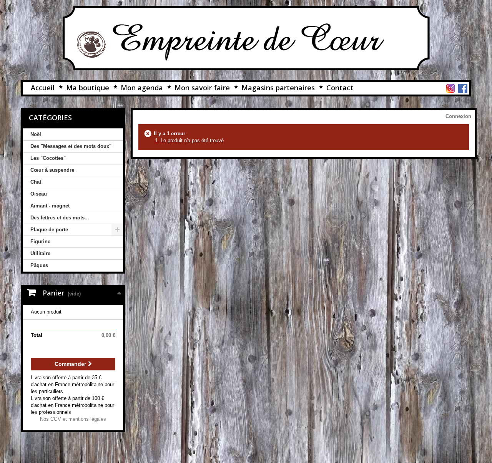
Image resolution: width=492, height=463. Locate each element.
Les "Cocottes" (48, 158)
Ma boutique (87, 87)
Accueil (43, 87)
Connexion (458, 116)
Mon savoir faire (202, 87)
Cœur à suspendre (52, 170)
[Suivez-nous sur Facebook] (463, 88)
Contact (339, 87)
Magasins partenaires (278, 87)
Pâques (39, 265)
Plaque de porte (49, 229)
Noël (35, 134)
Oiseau (38, 194)
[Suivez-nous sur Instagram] (450, 88)
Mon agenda (142, 87)
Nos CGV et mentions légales (73, 419)
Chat (35, 182)
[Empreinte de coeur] (246, 38)
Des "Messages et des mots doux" (70, 146)
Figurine (40, 241)
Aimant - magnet (50, 206)
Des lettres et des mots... (59, 218)
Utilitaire (40, 253)
